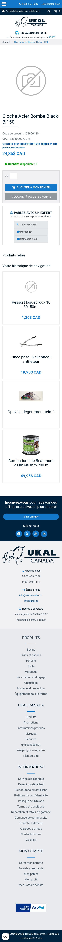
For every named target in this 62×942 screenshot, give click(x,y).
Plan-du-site (31, 755)
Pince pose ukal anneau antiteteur (31, 359)
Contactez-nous (51, 4)
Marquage (31, 671)
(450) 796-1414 (31, 581)
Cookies (31, 839)
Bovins (31, 649)
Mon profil (31, 879)
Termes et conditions (30, 806)
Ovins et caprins (31, 655)
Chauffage (31, 682)
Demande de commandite (31, 817)
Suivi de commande (31, 868)
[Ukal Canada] (31, 22)
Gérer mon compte (31, 862)
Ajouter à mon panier (33, 187)
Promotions (31, 722)
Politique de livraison (31, 801)
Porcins (31, 660)
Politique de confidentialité (31, 795)
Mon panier (31, 874)
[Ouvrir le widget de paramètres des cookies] (5, 936)
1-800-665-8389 (29, 4)
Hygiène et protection (31, 688)
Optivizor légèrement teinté (31, 412)
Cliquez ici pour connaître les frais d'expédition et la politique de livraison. (29, 146)
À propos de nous (31, 828)
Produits (31, 638)
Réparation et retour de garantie (31, 812)
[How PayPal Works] (31, 907)
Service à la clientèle (31, 778)
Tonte (31, 666)
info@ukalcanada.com (31, 595)
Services (31, 739)
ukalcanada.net (30, 744)
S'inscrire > (31, 516)
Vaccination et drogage (31, 677)
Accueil (6, 42)
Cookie (38, 938)
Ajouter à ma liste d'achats (32, 196)
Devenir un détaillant (31, 784)
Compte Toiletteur (31, 823)
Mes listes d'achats (31, 885)
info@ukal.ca (31, 600)
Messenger (26, 231)
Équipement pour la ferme (31, 694)
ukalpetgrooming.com (31, 750)
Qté (7, 176)
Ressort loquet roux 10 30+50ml (31, 304)
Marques (31, 733)
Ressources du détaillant (31, 790)
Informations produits (31, 728)
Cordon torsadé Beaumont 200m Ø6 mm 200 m (31, 463)
